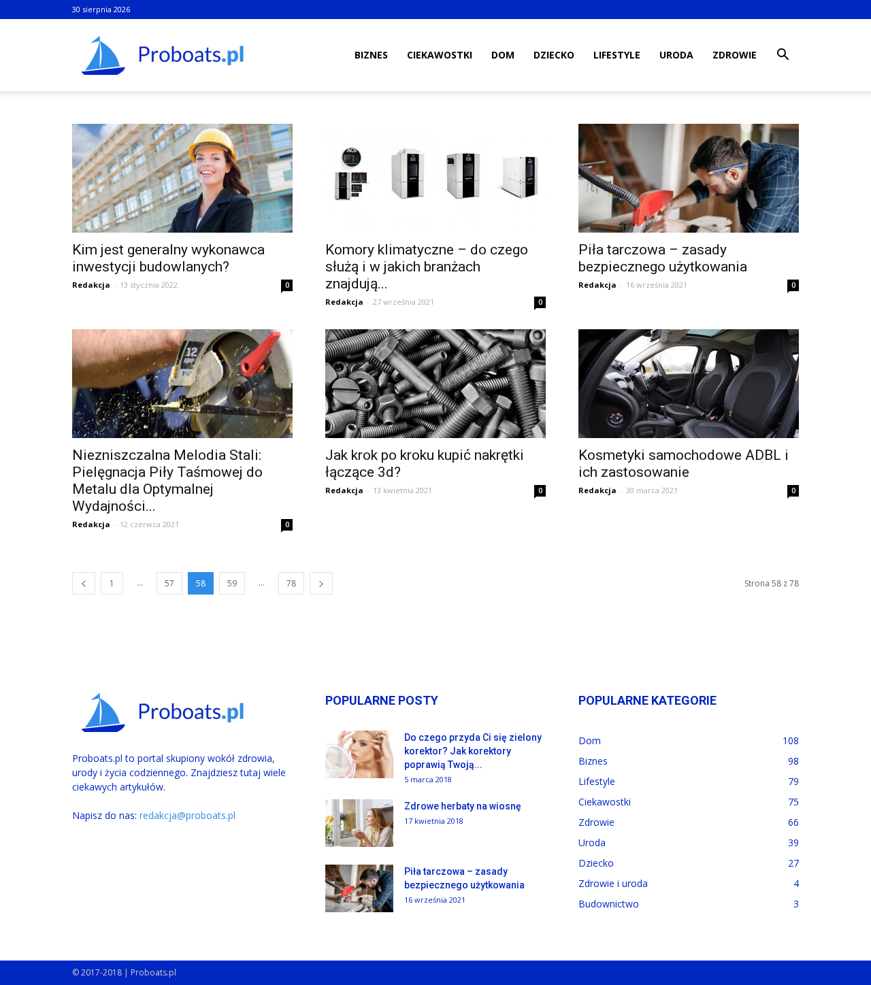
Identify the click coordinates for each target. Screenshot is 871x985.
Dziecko (553, 54)
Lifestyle (616, 54)
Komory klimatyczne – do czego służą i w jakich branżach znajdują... (426, 266)
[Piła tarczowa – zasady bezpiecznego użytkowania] (688, 178)
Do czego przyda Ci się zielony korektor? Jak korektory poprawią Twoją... (473, 751)
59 (232, 583)
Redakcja (91, 285)
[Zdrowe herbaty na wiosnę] (359, 823)
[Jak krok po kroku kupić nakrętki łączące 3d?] (435, 383)
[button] (782, 56)
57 (169, 583)
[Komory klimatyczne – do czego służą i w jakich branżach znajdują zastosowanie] (435, 178)
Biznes (371, 54)
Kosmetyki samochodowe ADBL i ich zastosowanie (683, 463)
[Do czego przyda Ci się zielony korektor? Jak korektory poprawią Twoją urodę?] (359, 754)
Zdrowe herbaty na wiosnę (462, 806)
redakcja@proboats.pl (187, 815)
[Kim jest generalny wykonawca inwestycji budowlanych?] (182, 178)
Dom (502, 54)
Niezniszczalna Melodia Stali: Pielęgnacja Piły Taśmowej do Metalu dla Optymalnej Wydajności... (167, 480)
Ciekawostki (439, 54)
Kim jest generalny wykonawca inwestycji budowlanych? (168, 258)
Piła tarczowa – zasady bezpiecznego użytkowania (662, 258)
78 (291, 583)
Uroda (676, 54)
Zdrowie (734, 54)
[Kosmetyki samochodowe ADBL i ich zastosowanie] (688, 383)
